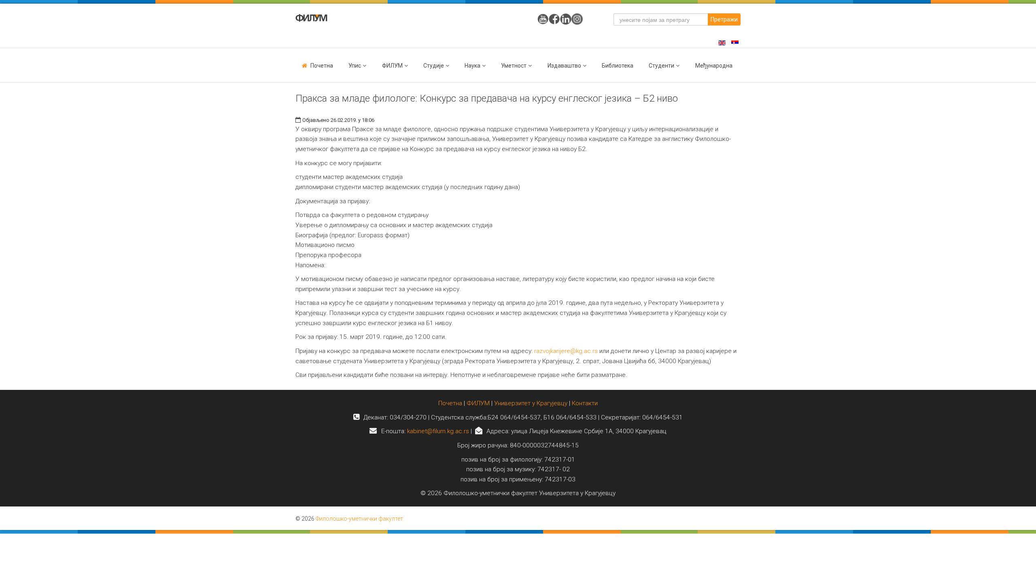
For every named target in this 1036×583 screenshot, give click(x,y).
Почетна (321, 65)
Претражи (724, 19)
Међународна (713, 65)
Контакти (585, 403)
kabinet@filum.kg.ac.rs (438, 431)
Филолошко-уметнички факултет (359, 518)
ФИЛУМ (478, 403)
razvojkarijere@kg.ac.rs (566, 351)
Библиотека (617, 65)
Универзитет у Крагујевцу (530, 403)
